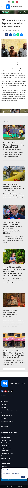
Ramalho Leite (5, 461)
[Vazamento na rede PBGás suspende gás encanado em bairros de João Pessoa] (14, 173)
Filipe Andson (5, 456)
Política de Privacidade (7, 473)
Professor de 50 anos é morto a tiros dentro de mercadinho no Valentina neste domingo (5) (13, 354)
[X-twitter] (12, 391)
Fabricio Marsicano (7, 453)
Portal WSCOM (7, 30)
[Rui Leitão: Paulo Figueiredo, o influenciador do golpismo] (14, 300)
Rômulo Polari (5, 463)
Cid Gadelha (5, 445)
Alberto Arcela (5, 435)
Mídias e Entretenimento (9, 410)
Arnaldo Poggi (5, 443)
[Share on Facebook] (10, 34)
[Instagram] (8, 391)
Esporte (3, 407)
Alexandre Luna (6, 440)
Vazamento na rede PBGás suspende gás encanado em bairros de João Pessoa (13, 187)
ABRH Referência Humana (9, 432)
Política (3, 418)
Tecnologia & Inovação (8, 421)
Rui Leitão (4, 466)
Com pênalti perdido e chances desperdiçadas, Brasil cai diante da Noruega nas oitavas (13, 146)
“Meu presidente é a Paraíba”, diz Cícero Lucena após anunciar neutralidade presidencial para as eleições (12, 228)
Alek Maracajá (5, 437)
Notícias (3, 413)
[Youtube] (5, 391)
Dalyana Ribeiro (6, 448)
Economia (4, 401)
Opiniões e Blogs (6, 415)
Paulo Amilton (5, 458)
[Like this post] (6, 34)
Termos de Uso (16, 473)
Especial (4, 404)
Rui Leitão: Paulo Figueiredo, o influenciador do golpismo (10, 314)
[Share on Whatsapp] (17, 34)
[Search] (26, 7)
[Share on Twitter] (14, 34)
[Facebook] (2, 391)
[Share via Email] (21, 34)
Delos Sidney (5, 450)
